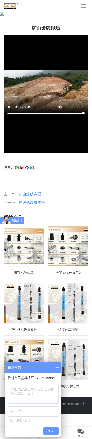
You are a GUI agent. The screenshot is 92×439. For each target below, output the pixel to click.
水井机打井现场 (68, 386)
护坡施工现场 (68, 329)
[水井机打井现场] (68, 366)
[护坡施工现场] (68, 309)
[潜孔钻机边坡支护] (24, 309)
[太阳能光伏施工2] (68, 252)
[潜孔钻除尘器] (24, 252)
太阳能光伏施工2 (68, 273)
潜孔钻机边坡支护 (24, 329)
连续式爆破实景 (32, 202)
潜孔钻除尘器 (24, 273)
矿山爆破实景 (30, 194)
